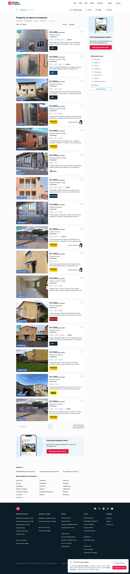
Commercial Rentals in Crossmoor (49, 471)
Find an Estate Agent (22, 543)
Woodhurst (66, 494)
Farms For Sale (20, 534)
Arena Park (19, 480)
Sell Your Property (21, 540)
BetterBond (87, 537)
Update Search (101, 89)
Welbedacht (66, 489)
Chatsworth (43, 21)
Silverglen (66, 483)
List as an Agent (88, 549)
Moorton (96, 65)
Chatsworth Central (99, 81)
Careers (108, 521)
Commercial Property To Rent (47, 521)
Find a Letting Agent (45, 530)
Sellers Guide (65, 533)
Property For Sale (22, 514)
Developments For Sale (23, 524)
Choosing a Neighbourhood (69, 524)
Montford (42, 486)
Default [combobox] (71, 24)
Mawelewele (97, 72)
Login (109, 3)
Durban (36, 21)
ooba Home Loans (89, 540)
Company (109, 514)
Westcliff (65, 492)
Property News (65, 521)
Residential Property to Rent (47, 518)
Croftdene (19, 494)
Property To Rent (44, 514)
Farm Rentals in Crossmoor (70, 471)
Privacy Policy (64, 563)
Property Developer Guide (69, 540)
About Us (109, 518)
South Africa (19, 21)
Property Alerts (88, 527)
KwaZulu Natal (28, 21)
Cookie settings (119, 563)
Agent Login (87, 546)
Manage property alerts (100, 47)
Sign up (118, 3)
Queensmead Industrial (46, 492)
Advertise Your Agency (90, 552)
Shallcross (97, 62)
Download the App (89, 531)
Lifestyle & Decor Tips (67, 527)
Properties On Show (22, 531)
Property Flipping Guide (68, 537)
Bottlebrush (97, 69)
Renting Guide (65, 546)
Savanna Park (98, 75)
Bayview (18, 483)
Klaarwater (97, 59)
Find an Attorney (89, 524)
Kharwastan (43, 483)
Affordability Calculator (91, 521)
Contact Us (109, 524)
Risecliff (96, 78)
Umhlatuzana (66, 486)
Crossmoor (51, 21)
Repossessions (20, 527)
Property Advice (66, 518)
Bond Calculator (88, 518)
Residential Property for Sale (24, 518)
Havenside (43, 480)
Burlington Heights (21, 489)
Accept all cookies (119, 567)
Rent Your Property (44, 527)
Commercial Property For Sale (25, 521)
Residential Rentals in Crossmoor (25, 471)
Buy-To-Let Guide (66, 543)
